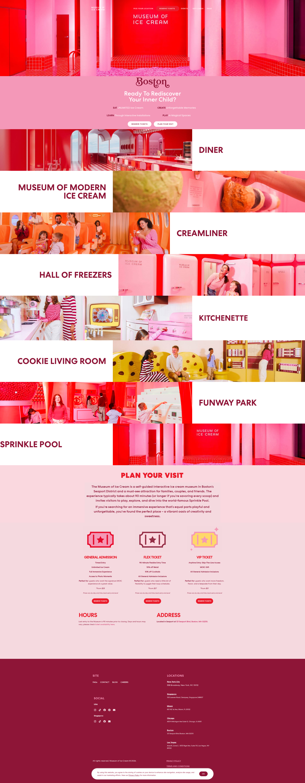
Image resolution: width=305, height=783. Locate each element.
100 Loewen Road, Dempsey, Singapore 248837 (185, 697)
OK (203, 774)
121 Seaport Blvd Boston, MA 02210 (180, 733)
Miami (170, 706)
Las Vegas (171, 742)
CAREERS (124, 682)
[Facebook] (104, 710)
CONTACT (104, 682)
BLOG (115, 682)
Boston (170, 730)
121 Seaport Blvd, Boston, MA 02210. (192, 621)
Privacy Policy (134, 775)
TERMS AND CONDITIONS (178, 766)
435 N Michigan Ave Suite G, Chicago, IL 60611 (184, 721)
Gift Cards (198, 8)
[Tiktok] (99, 710)
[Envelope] (114, 710)
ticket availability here (104, 624)
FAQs (209, 8)
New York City (173, 681)
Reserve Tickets (167, 8)
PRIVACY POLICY (173, 761)
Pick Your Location (143, 8)
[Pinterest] (109, 710)
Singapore (171, 694)
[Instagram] (95, 710)
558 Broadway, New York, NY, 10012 (182, 685)
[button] (144, 8)
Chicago (170, 718)
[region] (152, 775)
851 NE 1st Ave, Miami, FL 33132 (178, 709)
